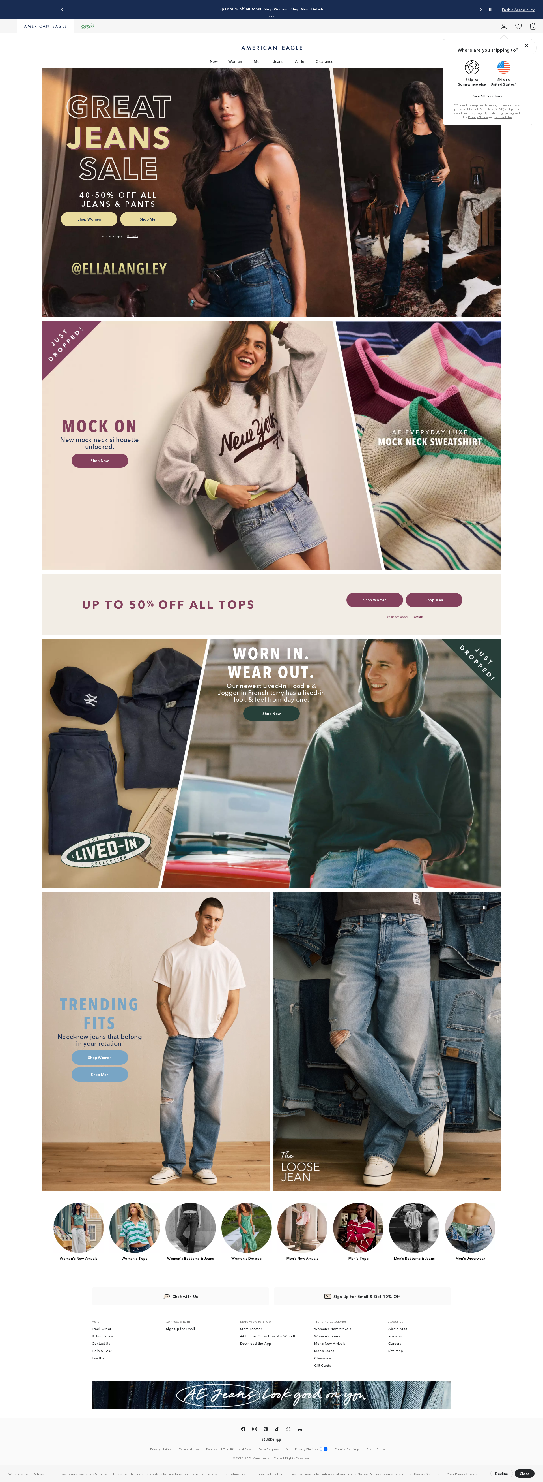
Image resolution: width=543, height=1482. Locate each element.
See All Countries (487, 95)
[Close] (526, 45)
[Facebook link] (243, 1430)
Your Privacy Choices (463, 1473)
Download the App (256, 1343)
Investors (395, 1335)
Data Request (269, 1449)
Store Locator (251, 1328)
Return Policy (102, 1335)
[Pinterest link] (266, 1430)
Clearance (324, 61)
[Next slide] (481, 10)
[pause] (484, 907)
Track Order (101, 1328)
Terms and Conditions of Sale (228, 1449)
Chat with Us (185, 1296)
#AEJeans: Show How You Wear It (267, 1335)
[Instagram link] (254, 1430)
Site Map (395, 1350)
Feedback (100, 1358)
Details (340, 9)
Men (258, 61)
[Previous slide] (62, 10)
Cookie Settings (426, 1473)
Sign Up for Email (180, 1328)
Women (235, 61)
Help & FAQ (102, 1350)
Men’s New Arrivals (329, 1343)
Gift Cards (322, 1365)
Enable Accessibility (518, 9)
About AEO (397, 1328)
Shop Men (321, 9)
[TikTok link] (277, 1430)
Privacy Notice (357, 1473)
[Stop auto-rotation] (490, 9)
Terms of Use (503, 117)
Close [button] (525, 1473)
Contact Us (101, 1343)
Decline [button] (501, 1473)
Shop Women (297, 9)
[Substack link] (300, 1430)
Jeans (278, 61)
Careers (394, 1343)
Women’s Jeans (327, 1335)
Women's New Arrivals (332, 1328)
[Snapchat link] (288, 1430)
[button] (480, 1474)
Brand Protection (380, 1449)
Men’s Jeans (324, 1350)
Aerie (299, 61)
